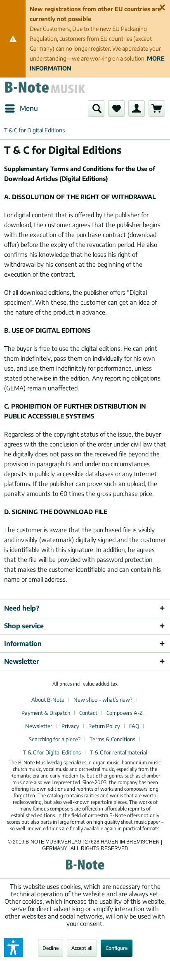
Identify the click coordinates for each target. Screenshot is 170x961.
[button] (13, 947)
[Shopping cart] (157, 108)
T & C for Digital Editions (52, 752)
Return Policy (104, 726)
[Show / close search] (96, 108)
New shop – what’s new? (102, 699)
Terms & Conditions (112, 739)
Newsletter (38, 726)
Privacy (70, 726)
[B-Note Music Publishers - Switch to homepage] (44, 89)
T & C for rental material (118, 752)
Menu (29, 108)
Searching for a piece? (54, 739)
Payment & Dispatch (45, 713)
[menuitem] (21, 108)
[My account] (136, 108)
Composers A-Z (124, 713)
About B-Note (47, 699)
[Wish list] (116, 108)
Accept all (81, 948)
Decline (50, 948)
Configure (117, 948)
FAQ (134, 726)
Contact (88, 713)
